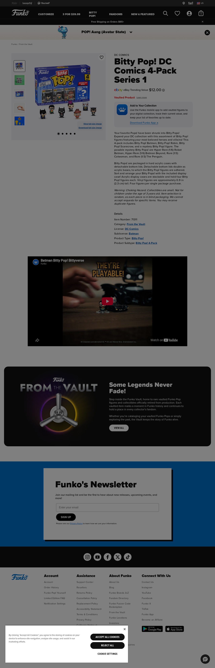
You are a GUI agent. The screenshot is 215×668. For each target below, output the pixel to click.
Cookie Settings (107, 654)
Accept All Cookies (107, 637)
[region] (66, 644)
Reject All (107, 645)
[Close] (125, 629)
